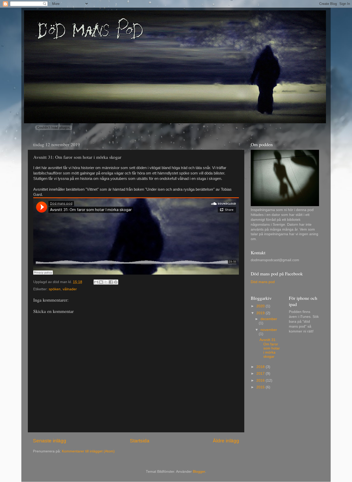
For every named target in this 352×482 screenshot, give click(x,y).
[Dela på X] (105, 282)
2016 (261, 380)
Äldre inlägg (226, 440)
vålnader (70, 289)
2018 (261, 367)
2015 (261, 387)
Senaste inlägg (49, 440)
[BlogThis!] (101, 282)
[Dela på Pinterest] (115, 282)
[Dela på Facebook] (110, 282)
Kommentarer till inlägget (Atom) (88, 451)
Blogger (199, 472)
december (269, 319)
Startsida (139, 440)
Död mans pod (263, 282)
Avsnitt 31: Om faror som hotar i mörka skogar (269, 348)
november (269, 330)
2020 (261, 306)
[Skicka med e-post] (96, 282)
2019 (261, 313)
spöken (55, 289)
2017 (261, 373)
